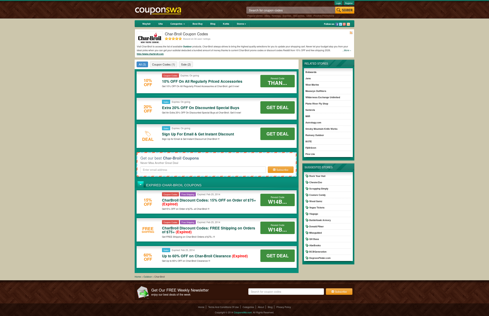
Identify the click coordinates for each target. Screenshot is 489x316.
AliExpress (298, 15)
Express (287, 15)
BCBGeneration (317, 251)
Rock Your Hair (317, 176)
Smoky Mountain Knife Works (321, 128)
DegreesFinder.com (320, 258)
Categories (176, 23)
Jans (308, 78)
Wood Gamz (315, 201)
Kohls (226, 23)
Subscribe (282, 170)
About (261, 307)
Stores (240, 23)
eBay (267, 15)
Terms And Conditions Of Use (223, 307)
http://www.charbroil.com (150, 54)
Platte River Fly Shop (316, 103)
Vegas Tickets (317, 207)
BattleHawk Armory (320, 220)
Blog (212, 23)
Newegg (276, 15)
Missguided (315, 232)
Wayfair (146, 23)
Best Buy (198, 23)
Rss (348, 24)
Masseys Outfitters (315, 91)
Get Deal (277, 107)
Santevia (310, 110)
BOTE (308, 141)
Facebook (336, 24)
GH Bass (314, 239)
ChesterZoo (315, 182)
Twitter (340, 24)
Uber (308, 15)
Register (349, 3)
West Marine (312, 84)
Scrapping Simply (318, 188)
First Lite (310, 154)
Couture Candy (317, 195)
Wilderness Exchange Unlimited (322, 97)
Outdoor (187, 46)
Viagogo (313, 214)
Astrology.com (313, 122)
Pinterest (344, 24)
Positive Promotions (323, 15)
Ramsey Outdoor (314, 135)
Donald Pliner (316, 226)
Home (138, 276)
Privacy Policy (283, 307)
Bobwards (311, 72)
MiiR (307, 116)
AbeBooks (315, 245)
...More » (346, 50)
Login (338, 3)
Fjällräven (310, 147)
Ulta (160, 23)
